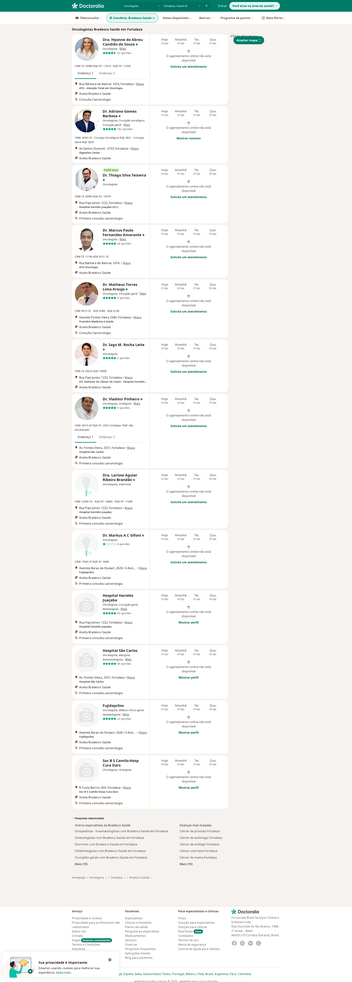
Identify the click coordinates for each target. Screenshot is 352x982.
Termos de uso (188, 940)
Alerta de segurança (192, 944)
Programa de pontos (235, 18)
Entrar (222, 6)
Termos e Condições (86, 944)
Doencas (131, 944)
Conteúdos (185, 936)
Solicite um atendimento (188, 67)
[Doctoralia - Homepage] (95, 5)
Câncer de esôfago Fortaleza (199, 844)
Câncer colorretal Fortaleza (198, 851)
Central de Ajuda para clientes (199, 949)
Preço (182, 918)
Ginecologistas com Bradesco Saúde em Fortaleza (109, 838)
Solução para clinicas (192, 927)
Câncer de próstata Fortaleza (200, 831)
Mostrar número (189, 138)
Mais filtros (274, 18)
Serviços (131, 940)
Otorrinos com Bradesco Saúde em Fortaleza (106, 844)
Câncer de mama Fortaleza (198, 857)
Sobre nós (79, 931)
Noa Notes (189, 931)
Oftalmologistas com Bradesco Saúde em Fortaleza (110, 851)
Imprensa (78, 949)
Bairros (204, 18)
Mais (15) (81, 864)
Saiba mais (63, 972)
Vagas (91, 940)
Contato (77, 936)
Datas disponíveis (176, 18)
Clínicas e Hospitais (138, 923)
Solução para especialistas (196, 923)
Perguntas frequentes (140, 949)
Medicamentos (135, 936)
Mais (123, 49)
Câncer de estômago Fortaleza (201, 838)
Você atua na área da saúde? (253, 6)
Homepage (78, 877)
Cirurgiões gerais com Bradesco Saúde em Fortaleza (111, 857)
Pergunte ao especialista (142, 931)
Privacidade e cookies (87, 918)
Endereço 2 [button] (107, 73)
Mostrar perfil (189, 622)
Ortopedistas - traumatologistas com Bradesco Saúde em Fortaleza (121, 831)
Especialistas (134, 918)
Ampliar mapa (246, 40)
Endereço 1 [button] (85, 73)
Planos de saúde (136, 927)
